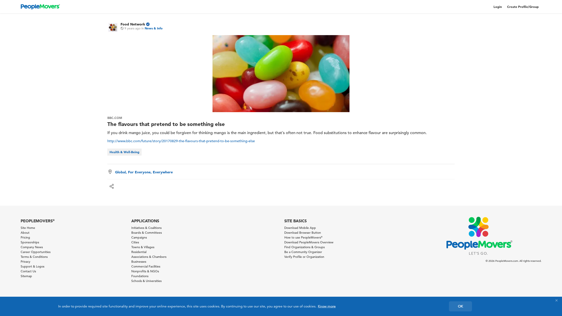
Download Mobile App (300, 228)
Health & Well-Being (124, 152)
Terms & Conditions (34, 257)
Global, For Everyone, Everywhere (144, 172)
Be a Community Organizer (303, 252)
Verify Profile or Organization (304, 257)
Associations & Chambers (148, 257)
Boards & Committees (146, 233)
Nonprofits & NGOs (145, 271)
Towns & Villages (142, 247)
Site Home (28, 228)
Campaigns (139, 237)
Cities (135, 242)
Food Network (133, 24)
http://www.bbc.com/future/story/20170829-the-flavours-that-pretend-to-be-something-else (181, 141)
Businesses (138, 262)
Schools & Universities (146, 281)
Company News (32, 247)
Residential (138, 252)
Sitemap (26, 276)
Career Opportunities (35, 252)
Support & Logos (32, 266)
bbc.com (114, 118)
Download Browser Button (302, 233)
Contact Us (28, 271)
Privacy (25, 262)
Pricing (25, 237)
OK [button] (460, 306)
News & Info (154, 28)
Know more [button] (327, 306)
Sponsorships (30, 242)
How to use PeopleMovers (303, 237)
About (25, 233)
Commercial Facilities (145, 266)
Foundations (139, 276)
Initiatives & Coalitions (146, 228)
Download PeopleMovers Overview (308, 242)
